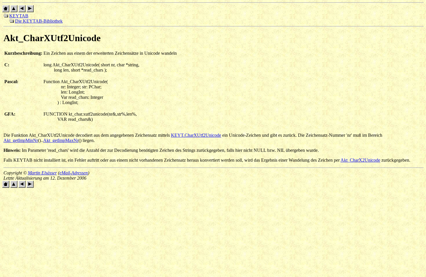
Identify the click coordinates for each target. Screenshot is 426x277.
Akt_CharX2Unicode (360, 160)
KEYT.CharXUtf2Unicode (196, 135)
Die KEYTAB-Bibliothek (39, 21)
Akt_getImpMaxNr (61, 140)
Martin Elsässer (42, 172)
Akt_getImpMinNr (20, 140)
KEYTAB (18, 15)
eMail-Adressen (73, 172)
